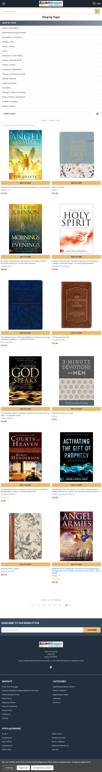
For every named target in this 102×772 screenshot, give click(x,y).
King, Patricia (7, 742)
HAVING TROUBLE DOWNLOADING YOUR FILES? (20, 691)
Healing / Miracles (9, 79)
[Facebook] (51, 667)
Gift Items (56, 702)
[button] (97, 114)
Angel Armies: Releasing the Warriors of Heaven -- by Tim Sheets (25, 187)
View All (55, 750)
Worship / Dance (8, 106)
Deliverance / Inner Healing (12, 56)
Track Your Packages (10, 687)
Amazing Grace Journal (10, 569)
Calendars (57, 698)
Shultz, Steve (57, 734)
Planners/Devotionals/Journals (14, 33)
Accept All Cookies (42, 767)
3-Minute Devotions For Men (62, 413)
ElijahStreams (7, 746)
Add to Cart (25, 183)
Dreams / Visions (8, 65)
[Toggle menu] (3, 3)
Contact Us (6, 714)
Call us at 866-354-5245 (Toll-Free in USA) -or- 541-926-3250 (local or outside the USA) (51, 661)
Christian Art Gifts (58, 738)
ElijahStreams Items (60, 695)
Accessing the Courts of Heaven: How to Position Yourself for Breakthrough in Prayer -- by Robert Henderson (24, 490)
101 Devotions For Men (60, 337)
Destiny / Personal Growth (12, 60)
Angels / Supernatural (10, 28)
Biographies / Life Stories (12, 37)
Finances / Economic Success (13, 74)
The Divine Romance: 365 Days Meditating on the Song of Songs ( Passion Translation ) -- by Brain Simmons (25, 338)
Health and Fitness (9, 83)
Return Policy (7, 698)
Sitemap (5, 718)
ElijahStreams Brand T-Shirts (63, 687)
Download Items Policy (11, 695)
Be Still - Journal (58, 187)
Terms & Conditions (9, 706)
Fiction (4, 51)
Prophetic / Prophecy (10, 102)
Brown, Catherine (58, 742)
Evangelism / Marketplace (12, 69)
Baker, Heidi (6, 750)
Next (67, 605)
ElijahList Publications (60, 746)
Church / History (8, 46)
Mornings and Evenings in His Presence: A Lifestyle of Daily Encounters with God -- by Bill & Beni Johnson (23, 262)
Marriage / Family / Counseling (13, 92)
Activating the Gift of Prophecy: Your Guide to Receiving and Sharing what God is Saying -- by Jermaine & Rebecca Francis (75, 490)
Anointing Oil (7, 738)
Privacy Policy (7, 710)
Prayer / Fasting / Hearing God (13, 97)
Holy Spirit (6, 88)
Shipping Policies (8, 702)
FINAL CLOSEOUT (60, 691)
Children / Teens (8, 42)
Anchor (5, 734)
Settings (9, 767)
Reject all (23, 767)
